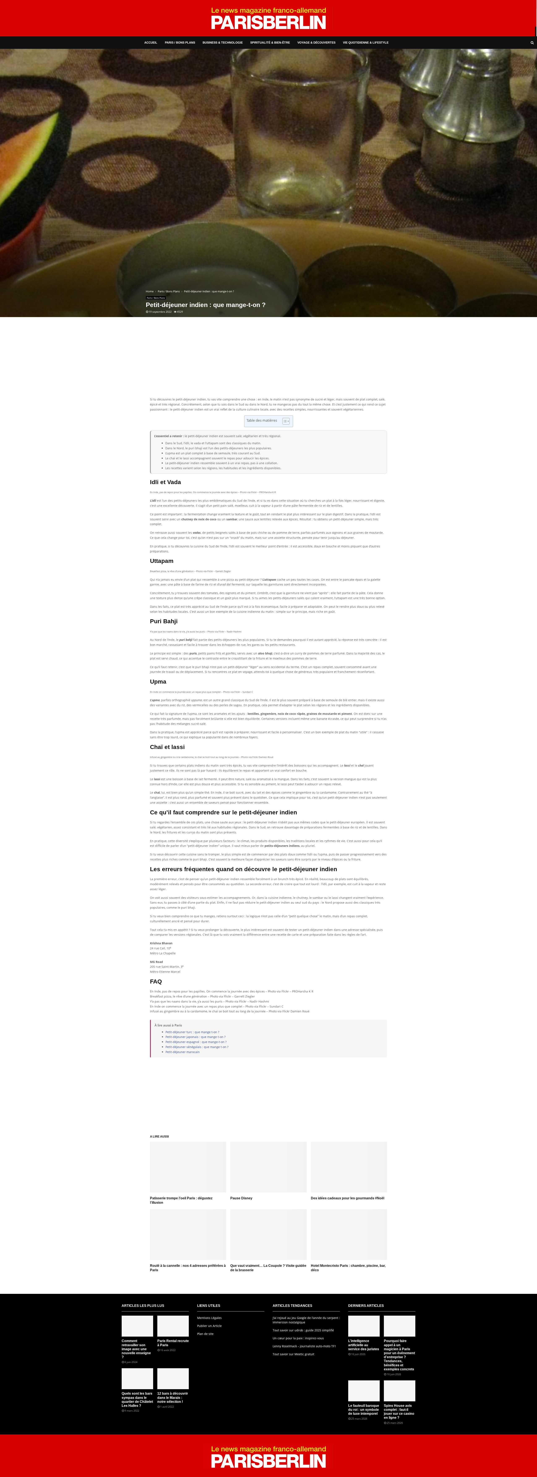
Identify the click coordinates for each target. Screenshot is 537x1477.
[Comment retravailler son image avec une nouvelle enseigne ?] (137, 1326)
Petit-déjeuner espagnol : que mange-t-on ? (196, 1042)
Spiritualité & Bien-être (270, 42)
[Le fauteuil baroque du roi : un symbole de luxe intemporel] (364, 1390)
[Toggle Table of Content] (284, 421)
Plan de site (205, 1334)
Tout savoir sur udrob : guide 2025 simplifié (303, 1330)
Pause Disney (241, 1198)
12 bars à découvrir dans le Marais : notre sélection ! (172, 1397)
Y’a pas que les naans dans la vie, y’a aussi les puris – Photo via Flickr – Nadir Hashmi (209, 1001)
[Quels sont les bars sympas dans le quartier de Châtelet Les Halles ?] (137, 1378)
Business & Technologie (223, 42)
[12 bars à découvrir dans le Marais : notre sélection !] (173, 1378)
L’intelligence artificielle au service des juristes (363, 1345)
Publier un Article (209, 1326)
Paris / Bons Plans (180, 42)
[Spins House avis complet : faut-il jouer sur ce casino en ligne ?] (399, 1390)
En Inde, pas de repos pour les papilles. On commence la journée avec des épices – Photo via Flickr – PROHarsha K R (231, 991)
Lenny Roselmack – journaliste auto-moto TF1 (304, 1346)
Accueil (150, 42)
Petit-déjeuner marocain (183, 1052)
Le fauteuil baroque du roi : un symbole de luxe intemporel (363, 1409)
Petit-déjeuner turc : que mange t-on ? (192, 1032)
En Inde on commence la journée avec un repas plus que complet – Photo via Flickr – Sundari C (216, 1006)
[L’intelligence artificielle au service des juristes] (364, 1326)
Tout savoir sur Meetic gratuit (293, 1354)
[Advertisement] (268, 363)
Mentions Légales (209, 1318)
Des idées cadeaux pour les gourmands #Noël (347, 1198)
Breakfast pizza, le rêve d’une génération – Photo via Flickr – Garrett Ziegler (202, 996)
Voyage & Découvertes (316, 42)
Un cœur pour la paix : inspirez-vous (298, 1338)
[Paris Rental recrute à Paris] (173, 1326)
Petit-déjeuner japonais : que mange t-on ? (195, 1037)
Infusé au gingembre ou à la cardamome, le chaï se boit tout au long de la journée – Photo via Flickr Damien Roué (229, 1011)
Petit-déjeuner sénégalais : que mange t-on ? (197, 1047)
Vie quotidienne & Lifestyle (365, 42)
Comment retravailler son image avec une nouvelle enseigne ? (136, 1349)
